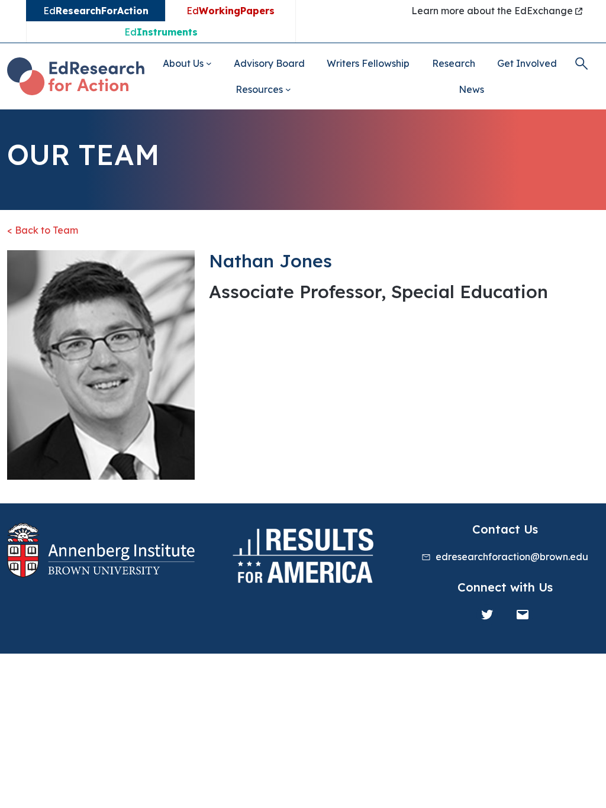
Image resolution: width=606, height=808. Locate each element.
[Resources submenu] (288, 89)
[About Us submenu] (209, 63)
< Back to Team (42, 230)
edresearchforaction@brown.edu (512, 557)
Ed (230, 11)
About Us (183, 63)
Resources (259, 89)
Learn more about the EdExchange (493, 11)
